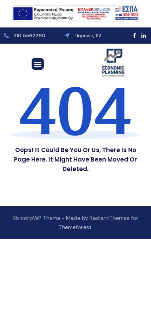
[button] (38, 64)
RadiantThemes (110, 218)
